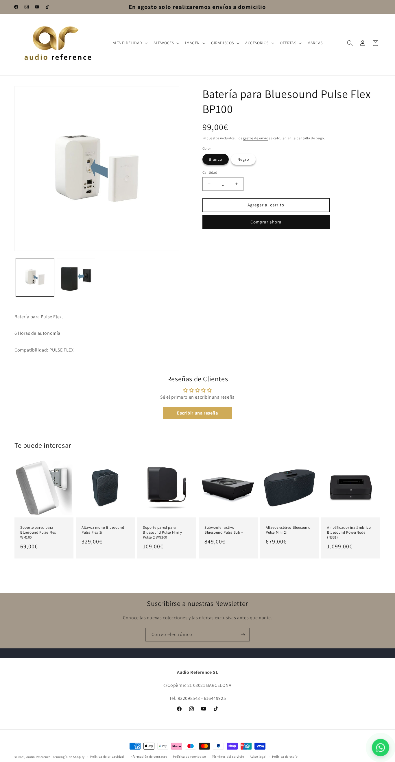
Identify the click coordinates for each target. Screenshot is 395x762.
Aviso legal (258, 756)
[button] (129, 43)
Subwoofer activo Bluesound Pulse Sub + (223, 530)
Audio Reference (38, 757)
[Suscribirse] (243, 634)
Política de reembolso (189, 756)
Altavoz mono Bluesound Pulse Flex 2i (103, 530)
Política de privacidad (107, 756)
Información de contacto (148, 756)
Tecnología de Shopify (68, 757)
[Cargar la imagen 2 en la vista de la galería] (76, 277)
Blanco (215, 159)
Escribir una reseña (197, 413)
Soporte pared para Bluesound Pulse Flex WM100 (38, 532)
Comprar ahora (266, 222)
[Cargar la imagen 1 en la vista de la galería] (35, 277)
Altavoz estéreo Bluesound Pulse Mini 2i (288, 530)
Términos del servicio (228, 756)
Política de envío (285, 756)
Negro (243, 159)
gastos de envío (255, 138)
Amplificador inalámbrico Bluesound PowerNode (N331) (349, 532)
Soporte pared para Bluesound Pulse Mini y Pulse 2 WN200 (162, 532)
